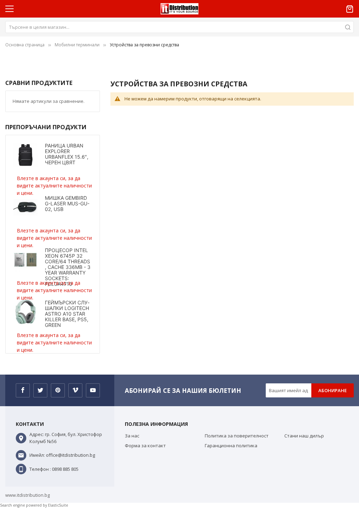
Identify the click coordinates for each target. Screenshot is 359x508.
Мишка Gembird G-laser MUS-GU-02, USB (67, 203)
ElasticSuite (58, 505)
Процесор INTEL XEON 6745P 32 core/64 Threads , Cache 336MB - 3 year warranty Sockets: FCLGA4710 (67, 267)
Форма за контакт (145, 445)
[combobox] (179, 27)
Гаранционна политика (231, 445)
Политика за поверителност (237, 436)
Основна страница (25, 45)
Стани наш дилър (304, 436)
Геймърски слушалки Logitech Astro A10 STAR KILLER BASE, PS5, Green (67, 313)
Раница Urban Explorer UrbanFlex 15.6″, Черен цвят (66, 154)
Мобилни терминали (77, 45)
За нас (132, 436)
